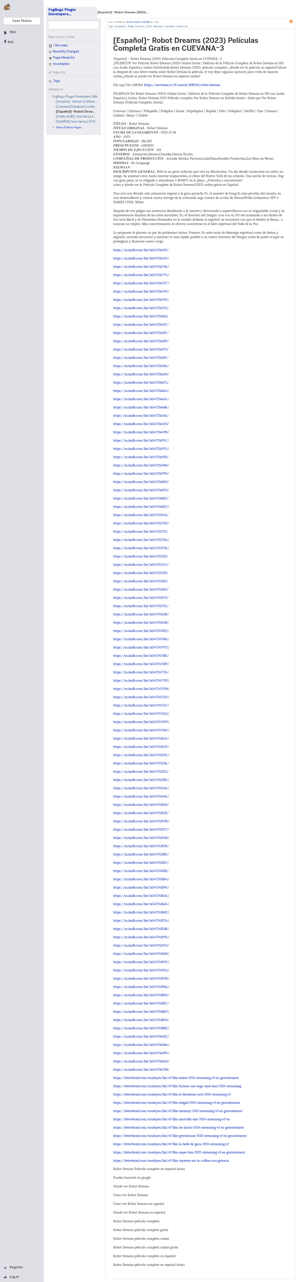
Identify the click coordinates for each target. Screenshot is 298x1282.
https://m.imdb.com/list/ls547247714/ (141, 672)
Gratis (179, 26)
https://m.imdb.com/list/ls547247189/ (141, 664)
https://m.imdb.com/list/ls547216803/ (141, 482)
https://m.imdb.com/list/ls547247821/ (141, 631)
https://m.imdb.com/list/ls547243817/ (141, 1003)
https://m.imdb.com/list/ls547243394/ (141, 887)
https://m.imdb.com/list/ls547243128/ (141, 846)
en (186, 26)
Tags (56, 81)
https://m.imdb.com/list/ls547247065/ (141, 730)
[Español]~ (120, 26)
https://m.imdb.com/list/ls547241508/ (141, 623)
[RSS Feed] (292, 21)
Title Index (60, 45)
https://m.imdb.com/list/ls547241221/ (141, 772)
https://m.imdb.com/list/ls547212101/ (140, 556)
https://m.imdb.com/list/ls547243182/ (141, 854)
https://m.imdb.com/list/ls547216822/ (141, 507)
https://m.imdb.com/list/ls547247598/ (141, 689)
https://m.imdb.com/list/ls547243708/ (141, 821)
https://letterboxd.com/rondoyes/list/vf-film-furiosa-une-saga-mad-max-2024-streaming (177, 1086)
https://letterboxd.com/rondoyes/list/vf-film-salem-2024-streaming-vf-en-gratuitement (176, 1078)
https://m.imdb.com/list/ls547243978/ (141, 979)
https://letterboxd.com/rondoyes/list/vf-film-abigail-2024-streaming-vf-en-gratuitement (176, 1103)
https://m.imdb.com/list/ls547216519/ (141, 250)
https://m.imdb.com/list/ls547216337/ (141, 358)
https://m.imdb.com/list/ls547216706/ (141, 267)
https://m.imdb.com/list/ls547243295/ (141, 937)
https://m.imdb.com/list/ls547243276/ (141, 921)
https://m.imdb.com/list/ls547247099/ (141, 722)
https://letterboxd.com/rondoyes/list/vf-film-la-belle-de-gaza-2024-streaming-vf (171, 1144)
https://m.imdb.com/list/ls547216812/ (141, 498)
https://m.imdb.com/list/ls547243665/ (141, 904)
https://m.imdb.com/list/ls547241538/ (141, 614)
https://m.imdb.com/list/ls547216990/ (141, 474)
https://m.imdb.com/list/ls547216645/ (141, 399)
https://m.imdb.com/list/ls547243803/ (141, 995)
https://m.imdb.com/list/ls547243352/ (141, 863)
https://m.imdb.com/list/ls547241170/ (141, 598)
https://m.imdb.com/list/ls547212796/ (141, 548)
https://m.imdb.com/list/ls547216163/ (140, 316)
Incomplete (60, 64)
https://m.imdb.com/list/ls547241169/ (141, 589)
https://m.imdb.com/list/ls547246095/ (141, 1053)
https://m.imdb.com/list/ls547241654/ (141, 738)
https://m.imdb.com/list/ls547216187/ (141, 333)
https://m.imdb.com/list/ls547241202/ (141, 755)
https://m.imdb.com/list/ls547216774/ (141, 275)
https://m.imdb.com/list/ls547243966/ (141, 987)
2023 (149, 26)
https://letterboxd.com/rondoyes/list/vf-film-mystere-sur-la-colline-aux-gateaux (171, 1161)
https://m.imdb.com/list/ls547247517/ (141, 705)
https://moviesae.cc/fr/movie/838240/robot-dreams (182, 85)
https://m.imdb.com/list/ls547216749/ (141, 291)
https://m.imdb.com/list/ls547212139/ (140, 573)
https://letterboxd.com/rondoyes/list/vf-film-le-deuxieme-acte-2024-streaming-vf (172, 1094)
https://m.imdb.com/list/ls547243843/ (141, 1020)
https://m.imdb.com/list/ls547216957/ (141, 440)
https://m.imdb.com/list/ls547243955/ (141, 970)
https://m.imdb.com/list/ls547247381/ (141, 656)
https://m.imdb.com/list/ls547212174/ (141, 565)
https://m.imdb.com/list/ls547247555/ (141, 714)
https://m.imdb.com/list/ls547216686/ (141, 407)
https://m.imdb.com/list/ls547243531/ (141, 813)
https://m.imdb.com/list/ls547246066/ (141, 1045)
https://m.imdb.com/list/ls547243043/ (141, 805)
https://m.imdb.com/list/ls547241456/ (141, 788)
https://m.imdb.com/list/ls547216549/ (141, 258)
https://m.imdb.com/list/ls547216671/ (141, 382)
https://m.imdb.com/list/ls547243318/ (141, 871)
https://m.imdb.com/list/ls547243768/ (141, 838)
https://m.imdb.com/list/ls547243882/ (141, 1028)
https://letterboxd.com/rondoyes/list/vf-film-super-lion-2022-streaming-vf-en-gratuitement (179, 1152)
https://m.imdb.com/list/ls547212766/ (141, 540)
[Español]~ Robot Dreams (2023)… (123, 12)
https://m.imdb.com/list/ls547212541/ (141, 515)
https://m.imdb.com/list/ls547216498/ (141, 432)
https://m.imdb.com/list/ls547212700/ (141, 523)
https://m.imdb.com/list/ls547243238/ (141, 929)
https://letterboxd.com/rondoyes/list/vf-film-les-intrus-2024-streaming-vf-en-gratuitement (178, 1128)
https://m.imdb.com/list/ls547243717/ (141, 830)
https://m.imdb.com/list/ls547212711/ (140, 531)
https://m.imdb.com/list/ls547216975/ (141, 449)
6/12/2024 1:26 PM (138, 22)
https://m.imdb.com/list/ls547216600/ (141, 374)
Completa (169, 26)
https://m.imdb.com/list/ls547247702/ (141, 680)
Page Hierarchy (63, 57)
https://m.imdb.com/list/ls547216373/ (141, 349)
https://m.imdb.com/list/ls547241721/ (141, 606)
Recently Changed (65, 51)
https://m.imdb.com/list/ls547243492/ (141, 962)
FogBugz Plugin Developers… (62, 12)
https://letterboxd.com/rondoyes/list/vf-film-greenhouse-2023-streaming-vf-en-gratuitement (180, 1136)
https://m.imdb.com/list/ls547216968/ (141, 465)
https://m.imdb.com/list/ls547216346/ (141, 366)
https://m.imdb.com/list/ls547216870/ (141, 490)
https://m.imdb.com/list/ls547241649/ (141, 747)
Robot (131, 26)
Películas (158, 26)
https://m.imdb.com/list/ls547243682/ (141, 912)
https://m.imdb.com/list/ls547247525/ (141, 697)
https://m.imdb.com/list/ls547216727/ (141, 283)
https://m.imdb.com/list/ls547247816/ (141, 639)
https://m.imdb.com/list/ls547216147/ (141, 325)
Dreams (139, 26)
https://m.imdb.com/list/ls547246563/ (141, 1061)
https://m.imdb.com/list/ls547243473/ (141, 945)
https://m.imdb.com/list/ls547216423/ (141, 424)
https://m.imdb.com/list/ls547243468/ (141, 954)
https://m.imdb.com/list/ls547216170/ (141, 308)
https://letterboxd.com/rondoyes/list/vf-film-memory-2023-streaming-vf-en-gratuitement (177, 1111)
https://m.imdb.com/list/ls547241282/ (141, 780)
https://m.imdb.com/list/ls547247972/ (141, 647)
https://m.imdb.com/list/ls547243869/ (141, 1012)
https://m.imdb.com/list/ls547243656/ (141, 896)
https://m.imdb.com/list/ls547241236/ (141, 763)
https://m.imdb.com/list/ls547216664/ (141, 391)
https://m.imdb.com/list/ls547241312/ (140, 581)
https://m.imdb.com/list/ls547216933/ (141, 457)
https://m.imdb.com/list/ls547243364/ (141, 879)
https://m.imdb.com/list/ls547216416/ (141, 416)
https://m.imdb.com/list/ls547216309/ (141, 341)
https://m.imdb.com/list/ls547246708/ (141, 1070)
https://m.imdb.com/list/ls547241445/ (141, 796)
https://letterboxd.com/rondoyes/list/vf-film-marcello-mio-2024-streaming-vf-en (171, 1119)
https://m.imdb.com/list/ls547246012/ (141, 1036)
